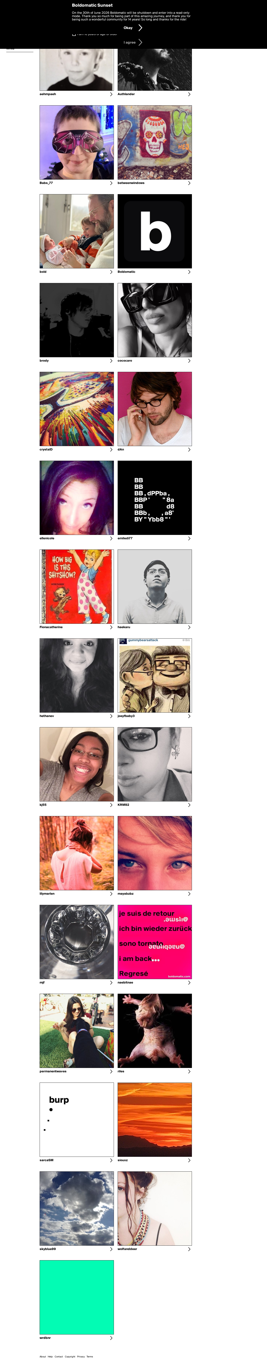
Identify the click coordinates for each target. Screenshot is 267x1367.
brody (44, 360)
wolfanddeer (127, 1249)
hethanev (47, 716)
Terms (90, 1357)
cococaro (125, 360)
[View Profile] (111, 94)
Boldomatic (126, 272)
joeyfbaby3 (126, 716)
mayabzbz (126, 893)
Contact (59, 1357)
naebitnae (125, 982)
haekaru (124, 627)
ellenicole (47, 538)
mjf (42, 982)
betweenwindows (131, 183)
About (43, 1357)
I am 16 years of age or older (97, 34)
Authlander (126, 94)
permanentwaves (53, 1071)
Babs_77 (46, 183)
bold (43, 272)
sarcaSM (46, 1160)
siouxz (123, 1160)
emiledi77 (125, 538)
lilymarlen (47, 893)
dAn (121, 449)
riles (121, 1071)
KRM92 (123, 805)
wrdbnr (45, 1338)
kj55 (43, 805)
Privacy (81, 1357)
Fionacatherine (51, 627)
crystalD (46, 449)
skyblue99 (48, 1249)
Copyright (70, 1357)
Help (50, 1357)
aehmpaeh (48, 94)
